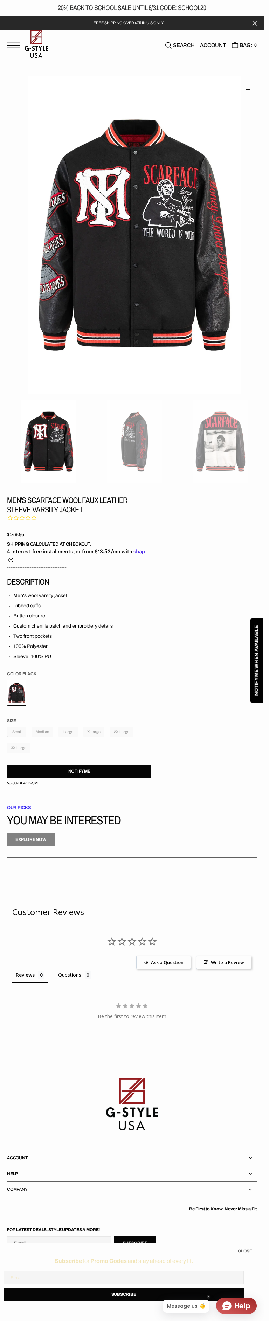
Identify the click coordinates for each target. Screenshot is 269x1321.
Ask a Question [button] (167, 962)
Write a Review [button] (227, 962)
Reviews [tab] (25, 974)
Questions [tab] (69, 974)
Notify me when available (256, 660)
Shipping (18, 544)
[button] (15, 49)
